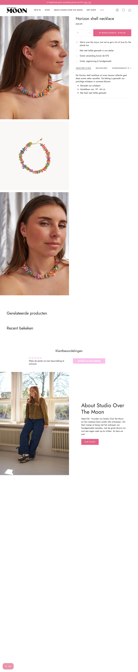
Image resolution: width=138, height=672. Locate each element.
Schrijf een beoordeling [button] (89, 360)
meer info (87, 2)
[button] (47, 10)
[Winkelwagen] (130, 10)
